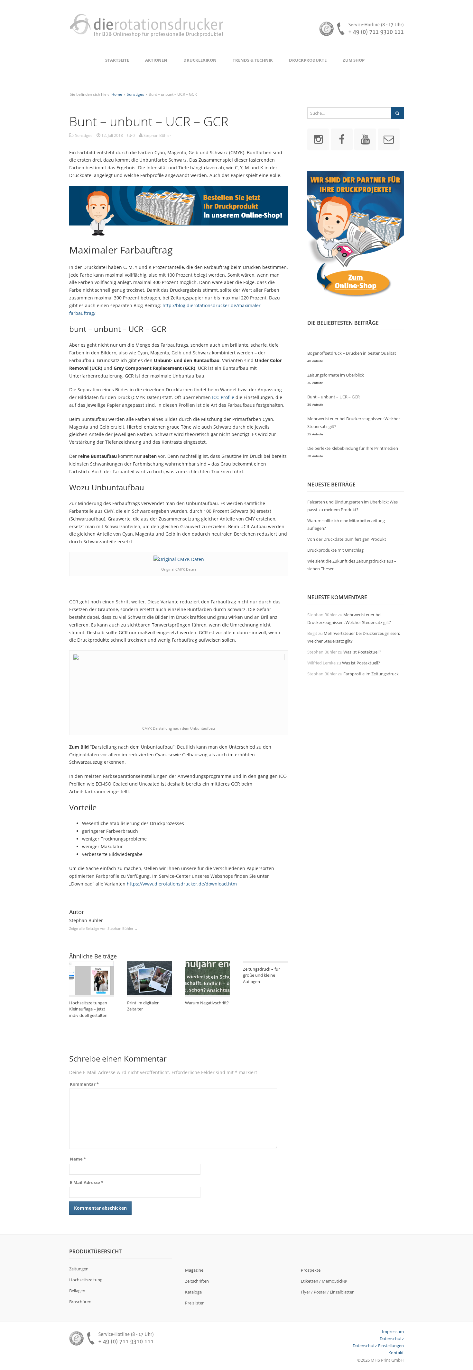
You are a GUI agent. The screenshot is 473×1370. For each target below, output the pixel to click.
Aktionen (156, 60)
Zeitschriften (197, 1281)
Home (116, 94)
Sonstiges (135, 94)
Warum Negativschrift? (207, 1003)
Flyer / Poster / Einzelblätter (327, 1292)
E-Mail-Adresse (86, 1182)
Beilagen (77, 1291)
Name (78, 1159)
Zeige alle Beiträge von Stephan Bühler (103, 928)
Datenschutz (392, 1338)
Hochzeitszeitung (85, 1280)
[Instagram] (318, 138)
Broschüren (80, 1301)
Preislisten (195, 1303)
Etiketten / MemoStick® (324, 1281)
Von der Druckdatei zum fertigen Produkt (346, 539)
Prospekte (310, 1270)
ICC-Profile (223, 397)
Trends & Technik (253, 60)
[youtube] (365, 138)
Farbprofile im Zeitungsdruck (371, 674)
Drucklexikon (200, 60)
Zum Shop (354, 60)
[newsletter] (389, 138)
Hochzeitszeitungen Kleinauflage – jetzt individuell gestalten (88, 1009)
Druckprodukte (308, 60)
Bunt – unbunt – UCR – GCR (333, 397)
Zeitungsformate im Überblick (335, 375)
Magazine (194, 1270)
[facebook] (342, 138)
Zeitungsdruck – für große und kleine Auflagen (261, 975)
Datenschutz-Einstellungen (378, 1345)
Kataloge (193, 1292)
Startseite (117, 60)
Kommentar (84, 1084)
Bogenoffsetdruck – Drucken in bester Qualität (351, 353)
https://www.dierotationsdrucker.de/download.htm (182, 884)
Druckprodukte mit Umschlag (335, 550)
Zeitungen (78, 1269)
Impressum (393, 1331)
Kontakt (396, 1353)
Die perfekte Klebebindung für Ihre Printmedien (352, 448)
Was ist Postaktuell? (362, 652)
